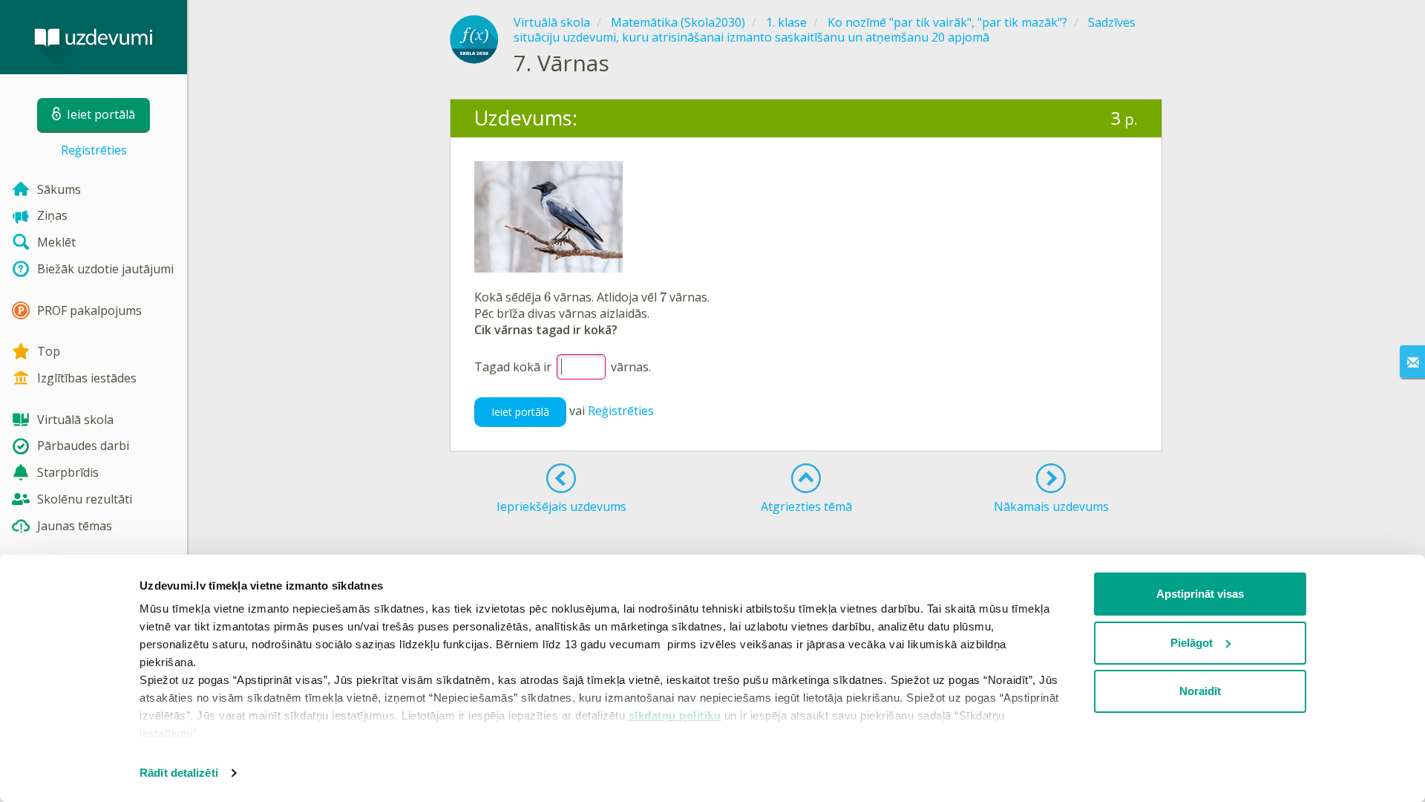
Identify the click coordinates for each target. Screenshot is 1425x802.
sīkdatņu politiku (675, 715)
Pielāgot (1191, 642)
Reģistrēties (94, 150)
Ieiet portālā (520, 412)
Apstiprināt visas (1200, 593)
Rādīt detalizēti (179, 772)
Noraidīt (1200, 691)
